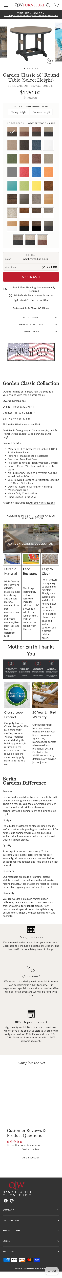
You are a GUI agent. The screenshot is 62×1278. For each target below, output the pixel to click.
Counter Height (41, 112)
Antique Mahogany (48, 185)
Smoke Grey (12, 172)
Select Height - (31, 106)
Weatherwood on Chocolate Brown (24, 131)
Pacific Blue (36, 172)
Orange (48, 172)
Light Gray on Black (48, 131)
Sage (12, 158)
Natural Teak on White (12, 226)
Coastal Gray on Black (48, 226)
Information (11, 1220)
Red (24, 172)
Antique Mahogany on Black (24, 226)
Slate (36, 145)
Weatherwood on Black (12, 131)
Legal (6, 1241)
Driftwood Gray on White (48, 212)
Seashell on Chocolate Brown (42, 239)
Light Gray (48, 158)
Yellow (36, 185)
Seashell (12, 212)
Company (8, 1210)
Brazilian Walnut (12, 199)
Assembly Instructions (42, 502)
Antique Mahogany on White (24, 212)
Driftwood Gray (36, 199)
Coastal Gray (24, 199)
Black (24, 145)
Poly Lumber (31, 317)
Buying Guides (12, 1230)
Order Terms (31, 331)
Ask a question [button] (30, 1157)
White (48, 145)
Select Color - (31, 123)
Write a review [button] (30, 1149)
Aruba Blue (12, 185)
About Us (8, 1251)
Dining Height (18, 112)
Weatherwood (12, 145)
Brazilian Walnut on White (36, 212)
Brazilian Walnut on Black (36, 226)
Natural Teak (48, 199)
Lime (24, 185)
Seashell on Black (30, 239)
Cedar (24, 158)
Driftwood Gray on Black (18, 239)
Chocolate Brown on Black (36, 131)
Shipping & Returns (31, 324)
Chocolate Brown (36, 158)
